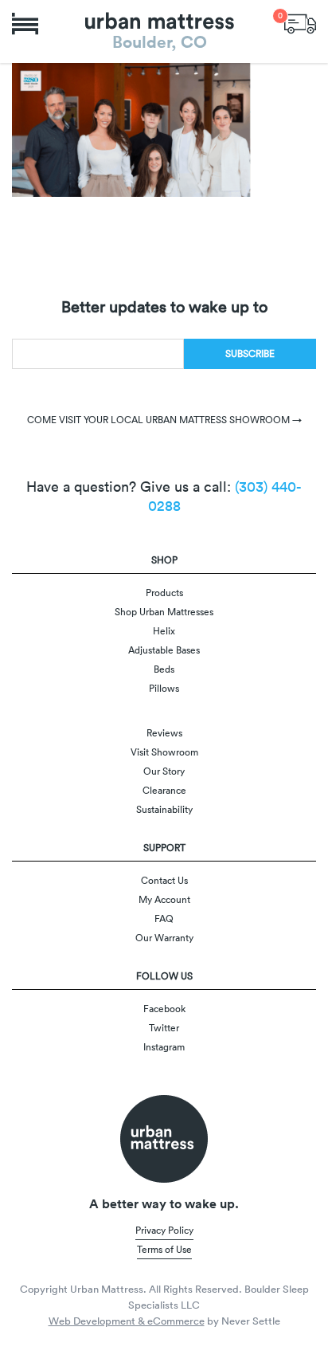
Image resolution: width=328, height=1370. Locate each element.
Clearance (164, 790)
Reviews (164, 733)
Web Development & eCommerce (127, 1321)
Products (164, 592)
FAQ (164, 918)
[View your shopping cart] (300, 22)
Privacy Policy (164, 1230)
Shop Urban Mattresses (164, 611)
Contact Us (164, 880)
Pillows (164, 688)
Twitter (164, 1027)
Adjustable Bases (164, 650)
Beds (164, 669)
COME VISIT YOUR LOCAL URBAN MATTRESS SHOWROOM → (164, 419)
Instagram (164, 1047)
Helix (164, 631)
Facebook (164, 1008)
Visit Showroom (164, 752)
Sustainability (164, 809)
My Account (164, 899)
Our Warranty (164, 937)
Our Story (164, 771)
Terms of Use (164, 1249)
